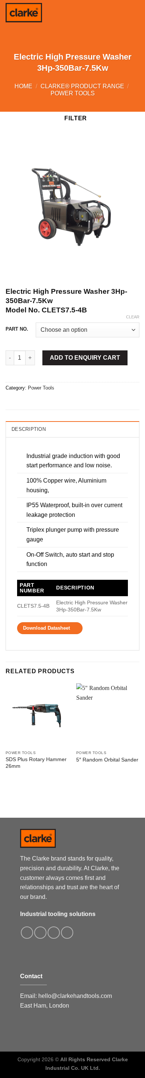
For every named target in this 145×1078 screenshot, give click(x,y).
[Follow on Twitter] (54, 932)
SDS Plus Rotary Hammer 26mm (36, 763)
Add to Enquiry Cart (85, 357)
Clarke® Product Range (82, 86)
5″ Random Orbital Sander (107, 760)
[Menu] (134, 11)
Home (23, 86)
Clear (132, 317)
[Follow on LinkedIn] (67, 932)
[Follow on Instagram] (40, 932)
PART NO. (17, 329)
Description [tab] (29, 429)
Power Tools (73, 93)
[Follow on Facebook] (27, 932)
